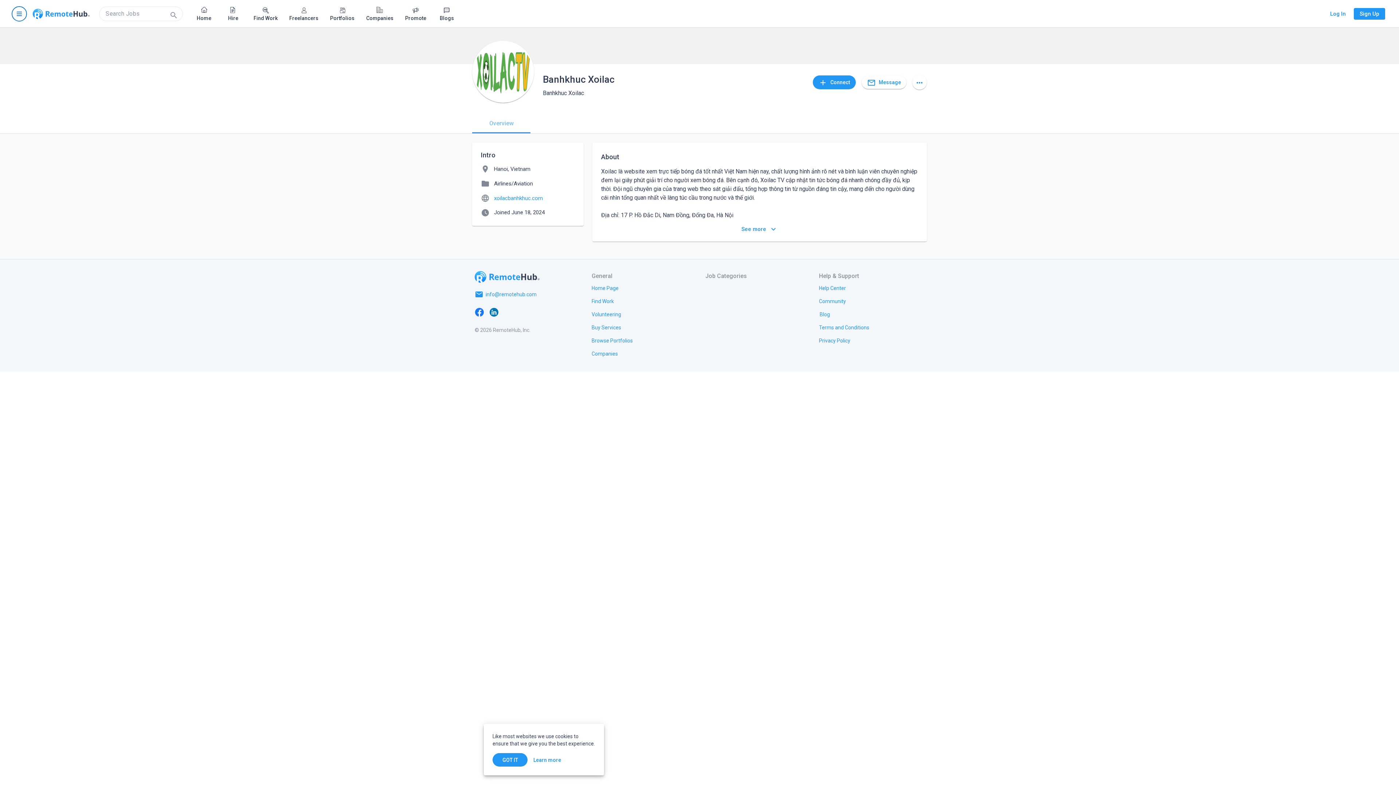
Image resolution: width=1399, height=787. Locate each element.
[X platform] (508, 312)
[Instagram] (523, 312)
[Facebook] (479, 312)
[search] (141, 13)
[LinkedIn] (494, 312)
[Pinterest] (537, 312)
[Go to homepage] (61, 14)
